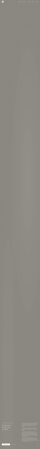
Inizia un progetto (5, 444)
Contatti (36, 1)
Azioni (33, 1)
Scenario (19, 1)
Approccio (24, 1)
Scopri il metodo (14, 444)
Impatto (29, 1)
